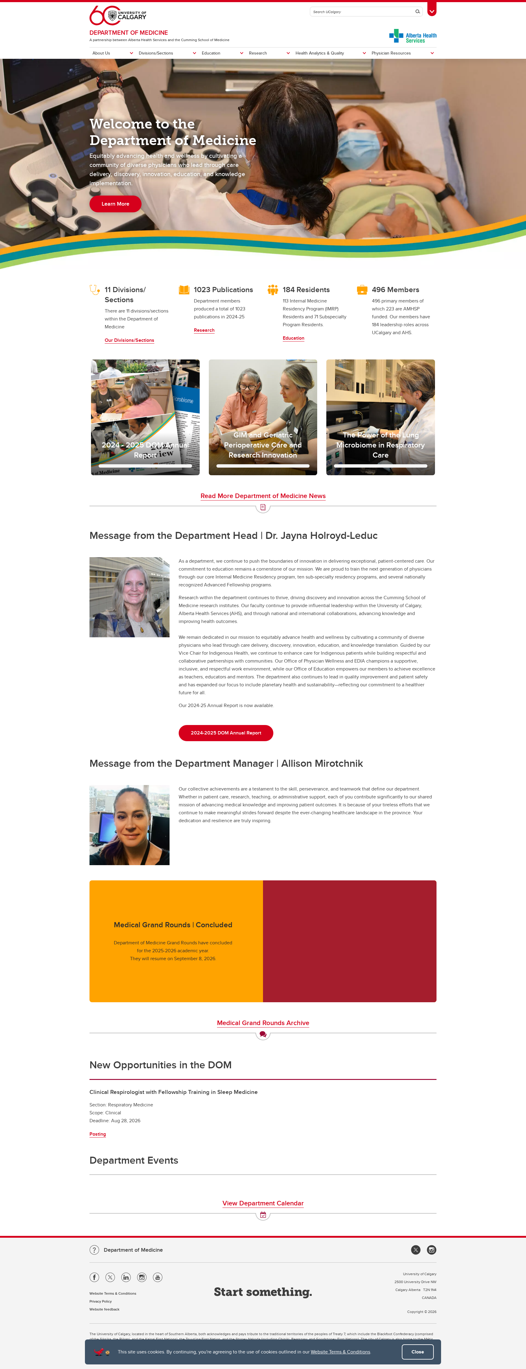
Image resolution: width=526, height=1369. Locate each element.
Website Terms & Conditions (340, 1351)
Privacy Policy (100, 1301)
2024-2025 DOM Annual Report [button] (226, 732)
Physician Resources (391, 53)
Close (418, 1351)
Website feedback (104, 1309)
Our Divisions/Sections (129, 340)
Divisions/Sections (156, 53)
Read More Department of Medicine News (263, 496)
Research (258, 53)
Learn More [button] (115, 204)
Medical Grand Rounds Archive (263, 1023)
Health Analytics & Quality (320, 53)
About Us (101, 53)
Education (211, 53)
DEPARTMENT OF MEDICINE (128, 32)
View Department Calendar (263, 1203)
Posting (97, 1133)
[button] (145, 417)
